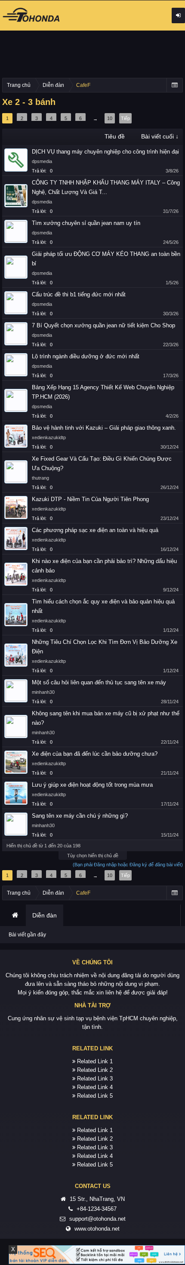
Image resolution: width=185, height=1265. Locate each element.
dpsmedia (42, 161)
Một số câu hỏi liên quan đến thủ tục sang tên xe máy (99, 682)
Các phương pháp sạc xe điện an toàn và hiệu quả (95, 530)
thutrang (40, 477)
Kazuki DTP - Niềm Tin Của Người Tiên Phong (90, 499)
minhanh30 (43, 692)
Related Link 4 (95, 1087)
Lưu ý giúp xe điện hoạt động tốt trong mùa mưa (92, 785)
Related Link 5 (95, 1096)
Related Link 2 (95, 1070)
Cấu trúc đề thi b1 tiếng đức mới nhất (79, 294)
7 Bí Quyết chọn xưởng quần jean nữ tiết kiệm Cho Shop (103, 325)
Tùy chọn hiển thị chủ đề (92, 855)
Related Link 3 (95, 1078)
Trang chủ (15, 915)
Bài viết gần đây (27, 935)
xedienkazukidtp (49, 437)
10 (109, 118)
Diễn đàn (44, 915)
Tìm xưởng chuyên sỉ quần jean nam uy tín (86, 223)
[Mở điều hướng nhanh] (174, 85)
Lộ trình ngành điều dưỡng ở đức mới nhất (85, 356)
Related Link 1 (95, 1061)
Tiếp (125, 118)
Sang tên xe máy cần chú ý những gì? (80, 816)
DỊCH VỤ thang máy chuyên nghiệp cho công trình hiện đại (105, 151)
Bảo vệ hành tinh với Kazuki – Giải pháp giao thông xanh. (104, 428)
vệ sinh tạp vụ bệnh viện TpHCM (97, 1018)
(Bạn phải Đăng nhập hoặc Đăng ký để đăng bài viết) (128, 864)
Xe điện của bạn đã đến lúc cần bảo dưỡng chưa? (94, 754)
